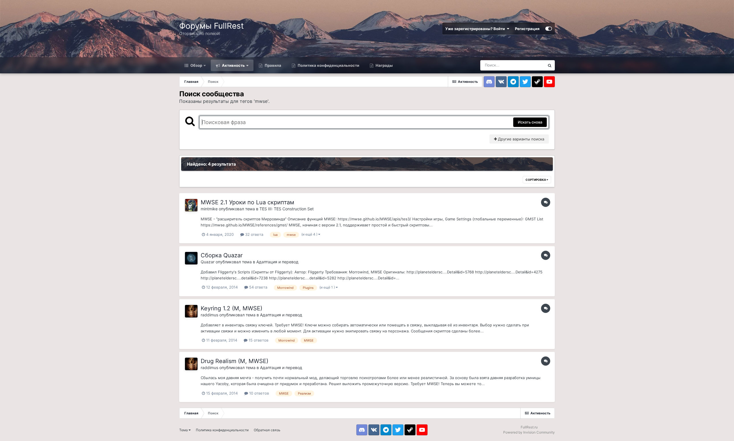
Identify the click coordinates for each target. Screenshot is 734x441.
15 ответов (257, 340)
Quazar (207, 261)
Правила (272, 65)
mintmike (209, 208)
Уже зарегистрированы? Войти (476, 28)
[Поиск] (549, 65)
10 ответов (258, 393)
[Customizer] (548, 29)
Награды (384, 65)
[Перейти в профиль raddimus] (191, 311)
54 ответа (257, 287)
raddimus (209, 314)
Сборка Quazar (222, 255)
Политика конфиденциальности (328, 65)
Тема (184, 430)
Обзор (196, 65)
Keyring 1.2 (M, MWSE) (231, 308)
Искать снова (530, 122)
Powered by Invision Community (529, 432)
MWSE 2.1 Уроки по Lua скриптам (247, 202)
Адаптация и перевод (277, 261)
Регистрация (527, 28)
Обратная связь (267, 430)
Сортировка (536, 179)
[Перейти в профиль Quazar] (191, 258)
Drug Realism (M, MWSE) (234, 361)
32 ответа (253, 234)
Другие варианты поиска (520, 139)
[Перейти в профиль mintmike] (191, 205)
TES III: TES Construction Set (286, 208)
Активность (233, 65)
